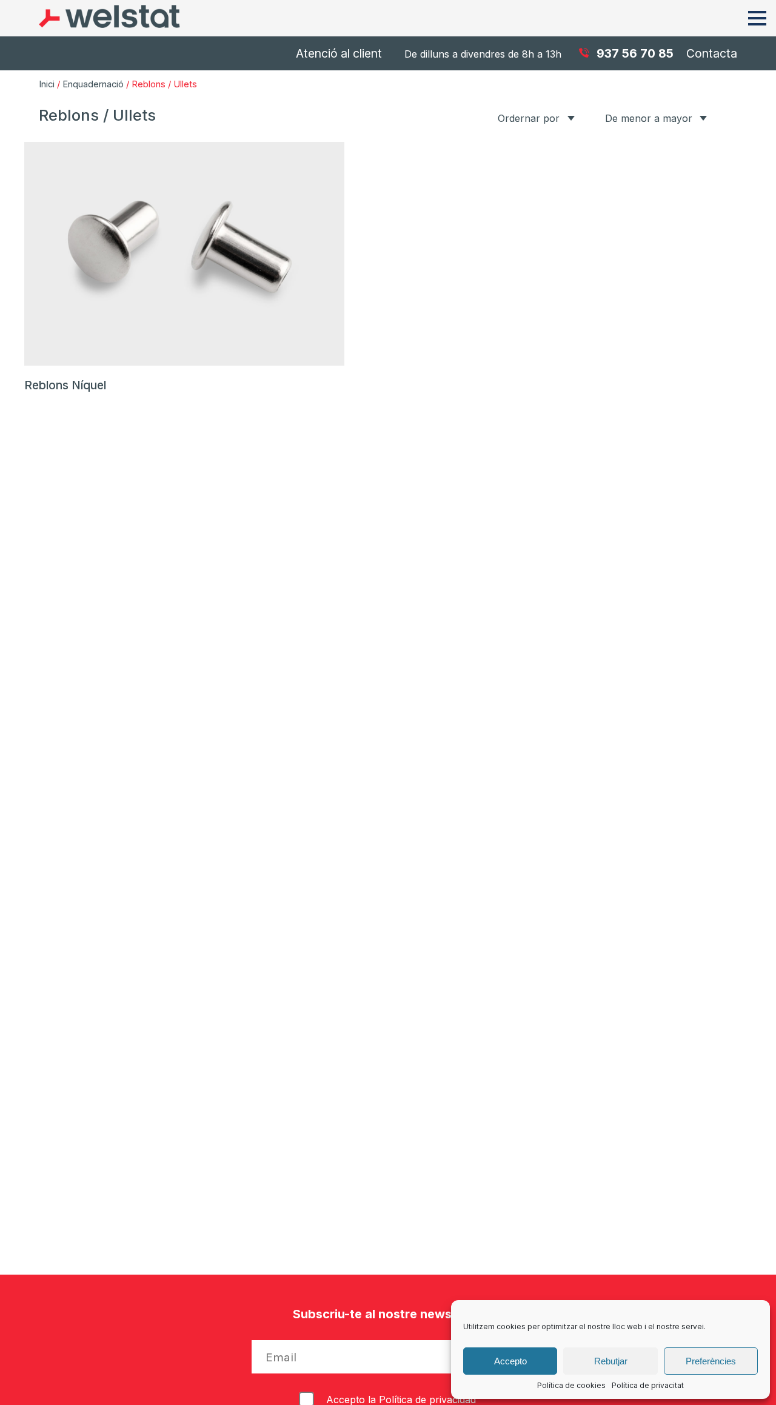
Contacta (711, 53)
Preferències (711, 1361)
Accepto (510, 1361)
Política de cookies (571, 1385)
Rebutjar (610, 1361)
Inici (47, 84)
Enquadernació (93, 84)
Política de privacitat (648, 1385)
